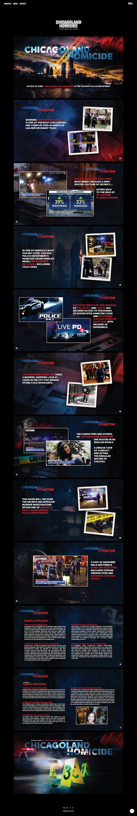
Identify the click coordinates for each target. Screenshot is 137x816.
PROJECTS (7, 3)
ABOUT (15, 3)
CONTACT (23, 3)
